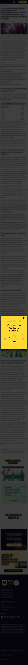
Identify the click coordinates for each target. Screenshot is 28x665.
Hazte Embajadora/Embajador (14, 336)
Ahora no (14, 345)
